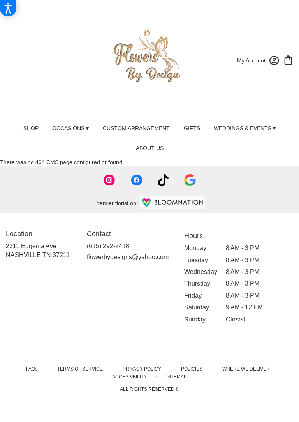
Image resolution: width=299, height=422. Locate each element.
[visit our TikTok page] (163, 180)
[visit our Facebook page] (136, 180)
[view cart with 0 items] (288, 59)
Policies (191, 369)
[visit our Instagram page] (109, 180)
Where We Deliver (246, 369)
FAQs (31, 369)
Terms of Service (80, 369)
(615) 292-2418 (108, 246)
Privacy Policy (142, 369)
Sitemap (177, 377)
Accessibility (129, 377)
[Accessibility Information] (8, 8)
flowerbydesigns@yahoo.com (128, 257)
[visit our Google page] (190, 180)
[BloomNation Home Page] (172, 202)
